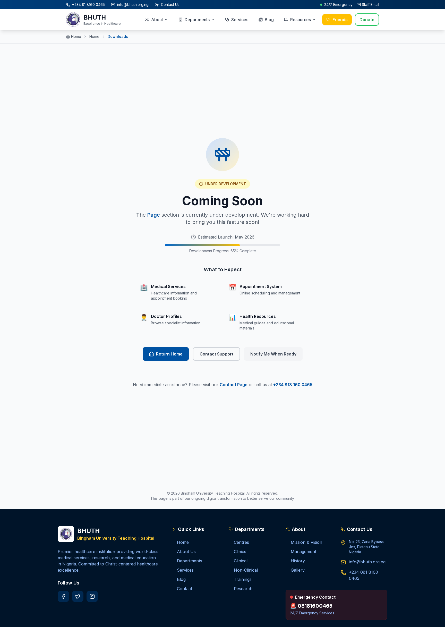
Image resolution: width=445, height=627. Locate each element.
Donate (367, 19)
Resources (300, 19)
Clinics (240, 551)
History (298, 560)
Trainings (243, 579)
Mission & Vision (306, 542)
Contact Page (233, 384)
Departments (197, 19)
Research (243, 588)
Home (76, 36)
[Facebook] (63, 596)
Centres (241, 542)
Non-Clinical (246, 570)
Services (239, 19)
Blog (269, 19)
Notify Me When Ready (273, 354)
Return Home (169, 354)
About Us (186, 551)
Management (303, 551)
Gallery (298, 570)
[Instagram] (92, 596)
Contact (184, 588)
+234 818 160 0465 (292, 384)
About (157, 19)
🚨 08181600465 (311, 606)
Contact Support (216, 354)
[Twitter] (77, 596)
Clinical (240, 560)
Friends (340, 19)
